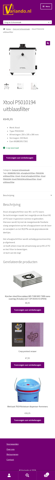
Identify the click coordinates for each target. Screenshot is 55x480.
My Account (9, 475)
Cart (42, 473)
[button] (48, 43)
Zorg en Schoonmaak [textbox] (26, 22)
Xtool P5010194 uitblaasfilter (24, 179)
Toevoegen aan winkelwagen (19, 157)
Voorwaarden (13, 444)
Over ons (11, 449)
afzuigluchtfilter (28, 173)
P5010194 (39, 173)
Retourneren (12, 454)
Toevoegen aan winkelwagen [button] (27, 310)
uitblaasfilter (8, 176)
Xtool (17, 176)
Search (27, 475)
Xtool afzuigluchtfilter (30, 176)
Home (8, 29)
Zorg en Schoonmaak (21, 29)
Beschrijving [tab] (8, 195)
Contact (10, 459)
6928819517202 (14, 173)
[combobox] (27, 22)
